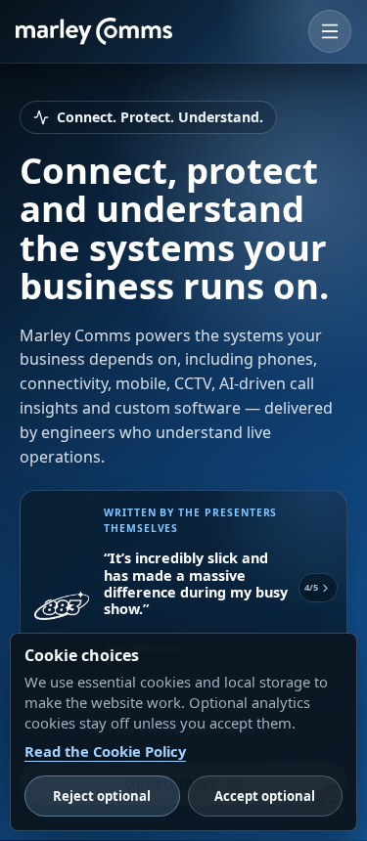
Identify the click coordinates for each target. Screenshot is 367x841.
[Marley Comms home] (94, 31)
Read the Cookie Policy (105, 751)
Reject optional (102, 796)
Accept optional (264, 796)
